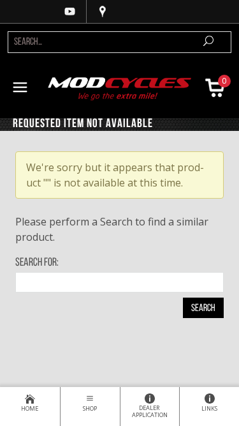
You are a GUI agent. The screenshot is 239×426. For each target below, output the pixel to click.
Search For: (37, 263)
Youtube (70, 11)
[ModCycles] (120, 87)
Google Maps (103, 11)
